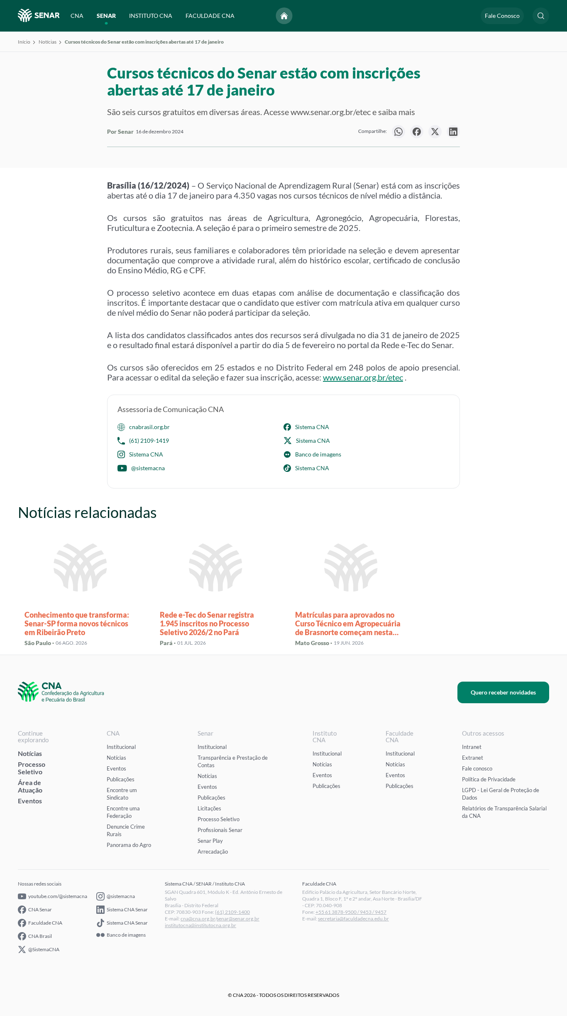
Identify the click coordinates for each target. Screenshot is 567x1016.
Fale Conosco (502, 15)
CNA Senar (40, 909)
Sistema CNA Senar (127, 909)
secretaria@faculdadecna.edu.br (353, 918)
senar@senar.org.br (238, 918)
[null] (398, 131)
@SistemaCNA (43, 949)
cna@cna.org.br (198, 918)
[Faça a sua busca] (541, 15)
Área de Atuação (30, 786)
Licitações (209, 808)
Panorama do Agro (129, 845)
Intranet (471, 747)
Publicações (120, 779)
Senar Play (210, 840)
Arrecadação (213, 851)
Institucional (121, 747)
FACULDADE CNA (210, 15)
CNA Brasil (40, 936)
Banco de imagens (318, 454)
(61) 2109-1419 (149, 440)
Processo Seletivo (31, 767)
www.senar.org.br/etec (363, 377)
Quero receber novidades (503, 692)
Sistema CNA (312, 426)
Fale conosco (477, 768)
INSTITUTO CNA (150, 15)
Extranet (472, 757)
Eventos (30, 801)
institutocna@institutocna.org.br (200, 925)
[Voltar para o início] (284, 15)
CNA (77, 15)
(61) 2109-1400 (232, 912)
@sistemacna (148, 467)
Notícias (47, 42)
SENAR (106, 15)
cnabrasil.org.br (149, 426)
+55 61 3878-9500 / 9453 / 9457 (350, 912)
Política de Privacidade (489, 779)
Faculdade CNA (45, 923)
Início (24, 42)
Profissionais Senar (220, 830)
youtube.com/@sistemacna (57, 896)
